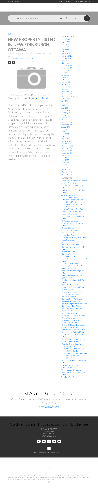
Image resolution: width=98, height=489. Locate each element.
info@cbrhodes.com (49, 406)
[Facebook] (39, 441)
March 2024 (65, 110)
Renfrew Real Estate (68, 346)
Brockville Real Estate (69, 214)
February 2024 (66, 113)
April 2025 (65, 80)
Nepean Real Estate (68, 297)
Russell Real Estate (68, 358)
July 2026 (65, 44)
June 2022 (65, 160)
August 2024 (66, 99)
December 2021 (67, 172)
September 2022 (67, 153)
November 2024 (67, 91)
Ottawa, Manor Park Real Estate (73, 332)
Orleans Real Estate (68, 311)
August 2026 (66, 42)
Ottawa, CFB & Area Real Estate (73, 325)
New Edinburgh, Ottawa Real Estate (25, 58)
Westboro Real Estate (69, 377)
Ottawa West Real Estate (70, 320)
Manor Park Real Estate (70, 285)
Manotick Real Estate (69, 290)
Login (17, 1)
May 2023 (65, 134)
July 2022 (65, 158)
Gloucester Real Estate (69, 242)
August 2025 (66, 70)
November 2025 (67, 63)
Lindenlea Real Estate (69, 268)
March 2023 (65, 139)
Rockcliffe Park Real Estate (71, 351)
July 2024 (65, 101)
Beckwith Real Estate (69, 202)
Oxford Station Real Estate (71, 344)
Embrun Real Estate (68, 235)
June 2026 (65, 47)
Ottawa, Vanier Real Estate (71, 342)
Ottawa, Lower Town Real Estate (73, 330)
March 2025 (65, 82)
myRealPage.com (52, 468)
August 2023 (66, 127)
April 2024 (65, 108)
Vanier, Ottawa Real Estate (71, 370)
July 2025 (65, 73)
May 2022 (65, 162)
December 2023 (67, 118)
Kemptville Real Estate (69, 264)
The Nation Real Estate (69, 365)
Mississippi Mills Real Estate (71, 292)
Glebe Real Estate (68, 240)
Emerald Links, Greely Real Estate (73, 237)
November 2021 (67, 174)
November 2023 (67, 120)
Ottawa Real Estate (68, 318)
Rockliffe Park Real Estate (70, 356)
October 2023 (66, 122)
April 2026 (65, 51)
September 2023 (67, 125)
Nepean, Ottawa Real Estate (71, 299)
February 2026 (66, 56)
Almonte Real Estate (68, 183)
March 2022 (65, 167)
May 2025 (65, 77)
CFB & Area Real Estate (70, 221)
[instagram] (49, 441)
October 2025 (66, 65)
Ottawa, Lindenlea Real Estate (72, 327)
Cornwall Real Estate (69, 230)
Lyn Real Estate (67, 278)
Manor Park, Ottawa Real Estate (73, 287)
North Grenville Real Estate (71, 308)
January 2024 (66, 115)
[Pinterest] (54, 441)
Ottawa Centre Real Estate (71, 313)
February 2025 (66, 84)
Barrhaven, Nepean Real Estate (72, 200)
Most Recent (66, 39)
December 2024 (67, 89)
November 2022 (67, 148)
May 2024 (65, 106)
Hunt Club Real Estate (69, 254)
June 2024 (65, 103)
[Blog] (59, 441)
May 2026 (65, 49)
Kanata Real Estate (68, 256)
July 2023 (65, 129)
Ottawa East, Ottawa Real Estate (73, 316)
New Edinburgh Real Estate (71, 301)
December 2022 (67, 146)
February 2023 (66, 141)
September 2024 (67, 96)
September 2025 (67, 68)
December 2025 (67, 61)
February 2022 (66, 169)
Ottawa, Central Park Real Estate (73, 323)
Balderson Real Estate (69, 197)
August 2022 (66, 155)
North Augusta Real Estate (71, 306)
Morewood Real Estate (69, 294)
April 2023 (65, 136)
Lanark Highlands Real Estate (72, 266)
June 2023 (65, 132)
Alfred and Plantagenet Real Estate (74, 181)
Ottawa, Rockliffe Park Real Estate (74, 339)
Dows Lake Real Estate (69, 233)
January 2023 (66, 144)
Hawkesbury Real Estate (70, 245)
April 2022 (65, 165)
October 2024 (66, 94)
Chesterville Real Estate (70, 228)
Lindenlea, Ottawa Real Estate (72, 275)
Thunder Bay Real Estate (70, 368)
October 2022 (66, 151)
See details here (43, 98)
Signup (10, 1)
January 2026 (66, 58)
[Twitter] (44, 441)
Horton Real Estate (68, 252)
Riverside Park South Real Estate (73, 349)
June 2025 (65, 75)
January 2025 (66, 87)
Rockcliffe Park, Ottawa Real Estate (74, 353)
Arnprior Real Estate (68, 195)
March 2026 (65, 54)
